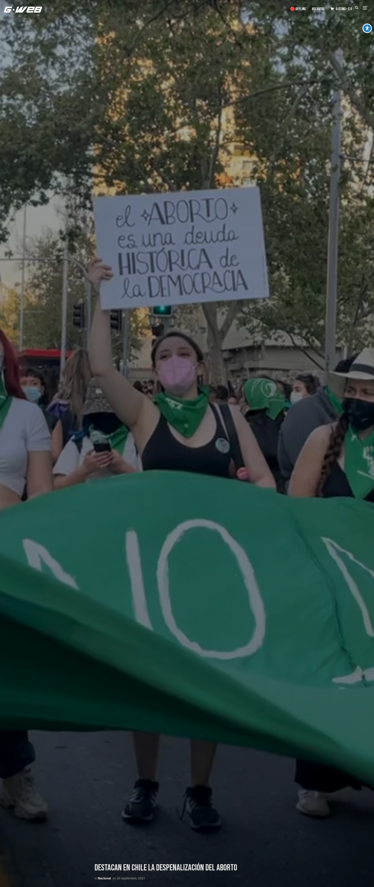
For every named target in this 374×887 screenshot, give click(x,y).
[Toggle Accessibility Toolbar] (367, 28)
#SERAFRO (318, 9)
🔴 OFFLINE (298, 9)
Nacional (104, 878)
